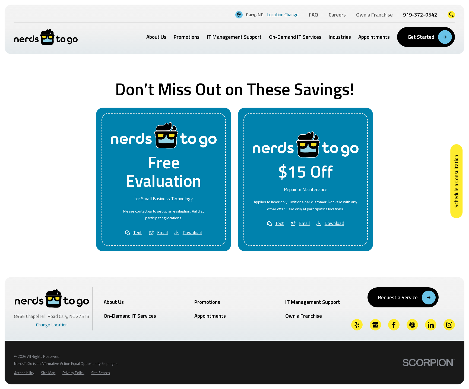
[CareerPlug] (412, 325)
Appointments (210, 316)
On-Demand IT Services (130, 316)
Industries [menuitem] (340, 37)
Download (192, 232)
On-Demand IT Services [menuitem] (295, 37)
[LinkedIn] (431, 325)
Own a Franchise (303, 316)
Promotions (207, 302)
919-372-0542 (420, 15)
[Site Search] (451, 14)
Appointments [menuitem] (374, 37)
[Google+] (375, 325)
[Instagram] (449, 325)
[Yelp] (357, 325)
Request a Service (398, 297)
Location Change (283, 14)
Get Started (421, 37)
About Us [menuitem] (156, 37)
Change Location (52, 324)
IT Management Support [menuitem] (234, 37)
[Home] (46, 37)
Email (162, 232)
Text (137, 232)
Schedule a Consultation (456, 181)
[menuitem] (24, 372)
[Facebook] (394, 325)
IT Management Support (312, 302)
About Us (114, 302)
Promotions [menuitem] (186, 37)
